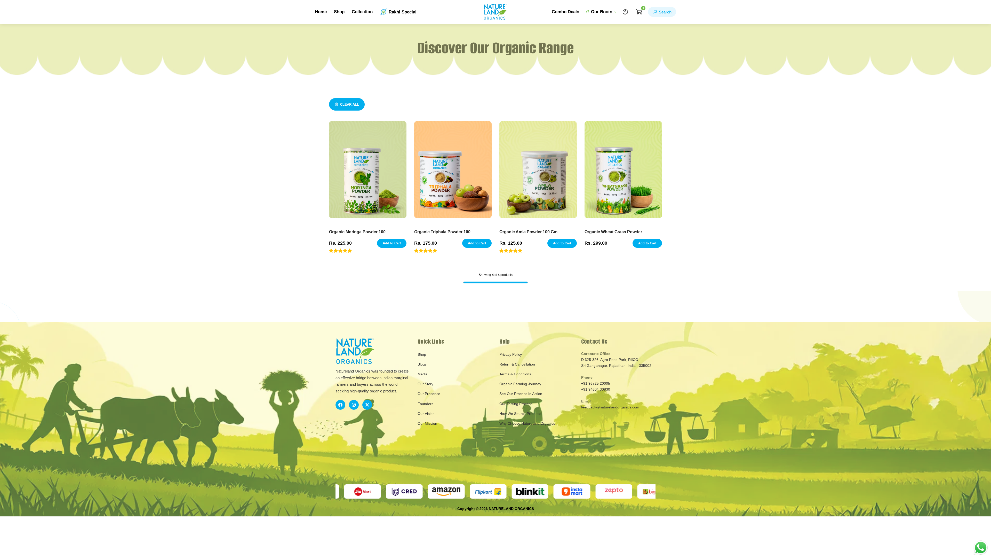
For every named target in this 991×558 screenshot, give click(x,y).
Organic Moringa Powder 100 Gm (360, 232)
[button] (340, 251)
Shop (339, 11)
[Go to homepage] (495, 12)
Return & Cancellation (517, 364)
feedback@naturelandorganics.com (610, 407)
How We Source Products (520, 414)
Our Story (425, 384)
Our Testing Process (515, 404)
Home (321, 11)
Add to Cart (392, 243)
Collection (362, 11)
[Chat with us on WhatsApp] (980, 547)
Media (423, 374)
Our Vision (426, 414)
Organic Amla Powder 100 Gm (528, 232)
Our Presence (429, 394)
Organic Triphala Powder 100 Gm (445, 232)
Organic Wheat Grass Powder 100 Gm (616, 232)
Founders (425, 404)
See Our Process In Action (520, 394)
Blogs (422, 364)
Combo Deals (565, 11)
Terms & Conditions (515, 374)
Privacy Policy (510, 354)
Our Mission (427, 423)
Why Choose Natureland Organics (527, 423)
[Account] (625, 12)
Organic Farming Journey (520, 384)
